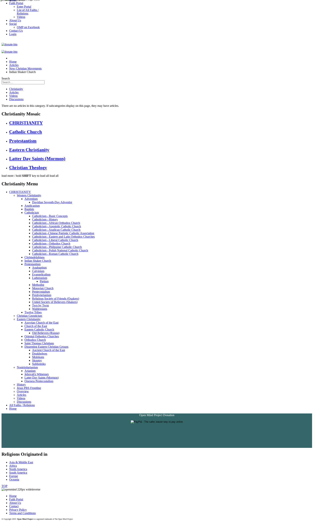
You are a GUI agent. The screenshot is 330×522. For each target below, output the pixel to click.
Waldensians (39, 308)
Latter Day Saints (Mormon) (37, 158)
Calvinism (38, 271)
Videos (13, 95)
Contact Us (16, 30)
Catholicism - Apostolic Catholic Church (56, 226)
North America (18, 469)
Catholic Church (25, 131)
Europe (13, 476)
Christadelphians (34, 257)
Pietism (44, 281)
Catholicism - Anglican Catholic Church (56, 229)
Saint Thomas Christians (39, 343)
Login (12, 34)
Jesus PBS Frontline (29, 388)
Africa (13, 465)
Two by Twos (40, 305)
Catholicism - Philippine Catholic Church (57, 247)
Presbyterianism (41, 295)
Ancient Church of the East (48, 350)
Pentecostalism (41, 291)
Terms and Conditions (22, 513)
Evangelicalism (41, 274)
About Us (15, 502)
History (21, 384)
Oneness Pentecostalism (38, 381)
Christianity (16, 89)
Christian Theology (28, 167)
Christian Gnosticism (29, 315)
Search (6, 78)
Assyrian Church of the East (41, 322)
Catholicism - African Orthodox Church (56, 223)
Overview (23, 391)
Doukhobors (39, 353)
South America (18, 472)
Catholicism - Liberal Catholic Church (55, 240)
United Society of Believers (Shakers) (55, 302)
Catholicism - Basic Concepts (50, 216)
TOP (4, 486)
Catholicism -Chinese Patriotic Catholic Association (63, 233)
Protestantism (22, 140)
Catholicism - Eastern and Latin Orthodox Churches (63, 236)
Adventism (31, 198)
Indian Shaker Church (37, 260)
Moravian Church (42, 288)
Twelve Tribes (33, 312)
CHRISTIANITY (26, 122)
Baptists (29, 209)
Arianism (30, 370)
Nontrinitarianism (27, 367)
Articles (14, 92)
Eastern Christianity (29, 149)
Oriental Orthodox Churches (41, 336)
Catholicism (31, 212)
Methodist (38, 284)
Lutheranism (39, 278)
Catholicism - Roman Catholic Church (55, 253)
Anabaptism (39, 267)
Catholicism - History (45, 219)
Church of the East (35, 326)
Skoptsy (37, 360)
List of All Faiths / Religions (28, 11)
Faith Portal (16, 499)
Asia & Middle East (21, 462)
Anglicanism (32, 205)
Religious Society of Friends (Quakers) (55, 298)
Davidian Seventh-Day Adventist (52, 202)
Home (13, 408)
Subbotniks (39, 364)
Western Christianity (29, 195)
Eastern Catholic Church (39, 329)
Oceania (14, 479)
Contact (14, 506)
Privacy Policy (18, 509)
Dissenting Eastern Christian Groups (46, 346)
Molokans (38, 357)
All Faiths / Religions (22, 405)
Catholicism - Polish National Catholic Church (60, 250)
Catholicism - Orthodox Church (51, 243)
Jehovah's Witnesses (36, 374)
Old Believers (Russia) (45, 333)
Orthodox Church (35, 339)
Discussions (16, 99)
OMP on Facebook (28, 27)
